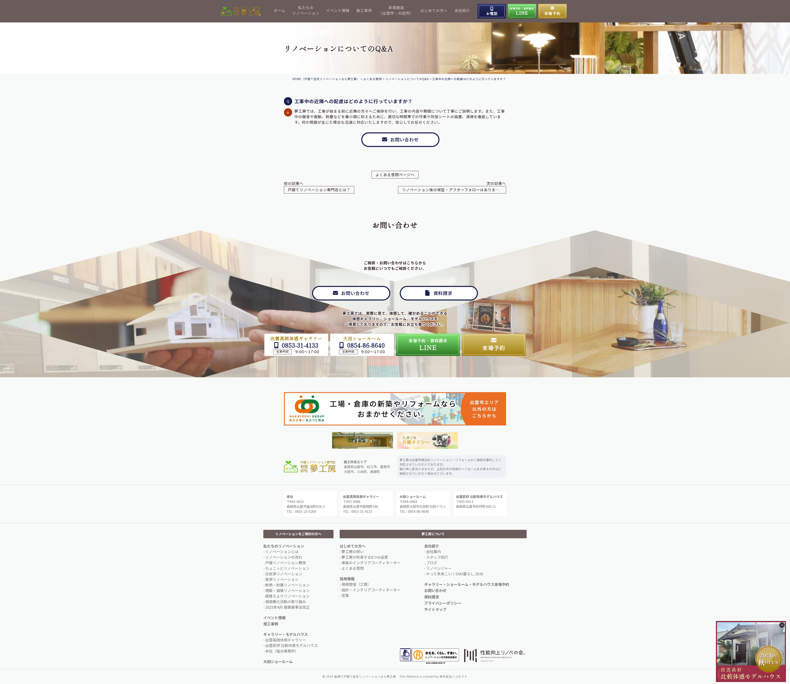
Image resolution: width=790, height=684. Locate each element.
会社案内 (433, 551)
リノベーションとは (282, 551)
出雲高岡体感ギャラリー (285, 639)
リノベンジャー (439, 568)
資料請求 (431, 596)
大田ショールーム (278, 661)
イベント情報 (338, 10)
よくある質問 (353, 568)
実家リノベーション (282, 579)
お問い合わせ (435, 590)
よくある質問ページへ (395, 174)
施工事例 (364, 10)
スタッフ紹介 (437, 557)
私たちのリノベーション (305, 10)
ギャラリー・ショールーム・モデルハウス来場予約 (466, 584)
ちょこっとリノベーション (287, 568)
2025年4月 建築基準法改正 (287, 607)
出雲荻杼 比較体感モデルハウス (291, 645)
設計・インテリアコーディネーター (371, 589)
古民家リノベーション (283, 573)
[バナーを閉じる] (782, 625)
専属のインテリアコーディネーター (371, 562)
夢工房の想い (353, 551)
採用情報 (347, 578)
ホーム (279, 10)
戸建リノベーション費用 (285, 562)
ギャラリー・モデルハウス (285, 634)
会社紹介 (462, 10)
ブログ (431, 562)
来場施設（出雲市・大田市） (396, 10)
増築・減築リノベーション (287, 590)
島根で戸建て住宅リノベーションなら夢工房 (365, 676)
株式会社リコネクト (453, 676)
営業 (345, 595)
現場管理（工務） (356, 584)
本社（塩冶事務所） (282, 651)
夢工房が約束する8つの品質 (365, 557)
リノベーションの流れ (283, 557)
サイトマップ (435, 609)
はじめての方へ (434, 10)
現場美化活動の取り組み (285, 601)
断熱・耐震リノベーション (287, 584)
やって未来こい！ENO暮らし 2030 (454, 573)
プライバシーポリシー (442, 603)
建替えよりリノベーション (287, 596)
